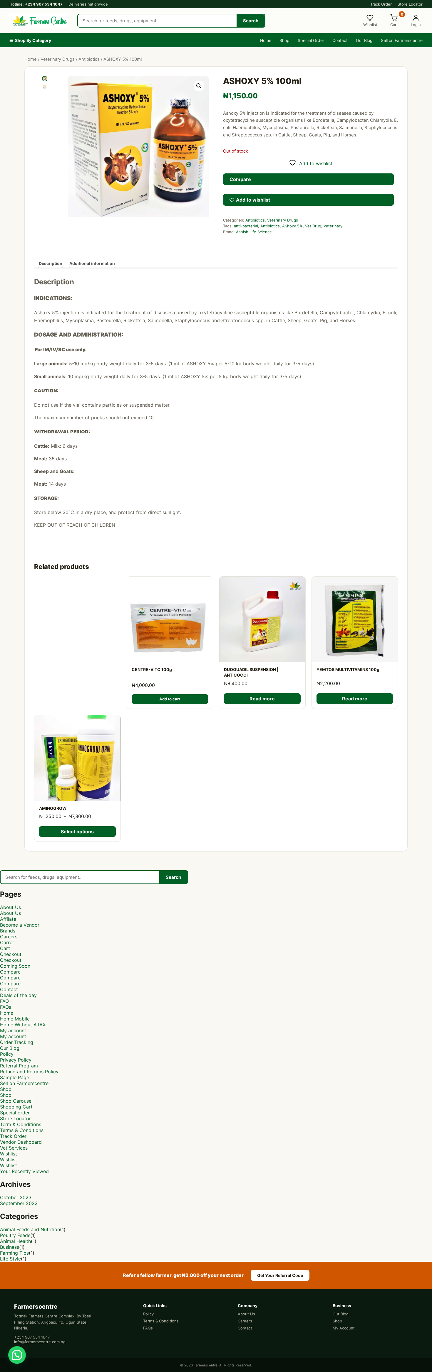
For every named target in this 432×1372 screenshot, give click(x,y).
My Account (344, 1328)
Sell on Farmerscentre (402, 40)
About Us (10, 907)
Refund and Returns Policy (29, 1071)
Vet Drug (313, 226)
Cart (5, 948)
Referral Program (19, 1066)
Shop (284, 40)
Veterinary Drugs (58, 59)
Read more (262, 699)
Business (9, 1247)
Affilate (8, 919)
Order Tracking (16, 1042)
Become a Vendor (19, 925)
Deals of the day (18, 995)
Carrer (7, 942)
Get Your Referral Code (280, 1275)
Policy (7, 1054)
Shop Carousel (16, 1101)
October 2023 (15, 1197)
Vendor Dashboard (21, 1142)
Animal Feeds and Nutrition (30, 1229)
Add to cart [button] (169, 699)
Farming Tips (14, 1253)
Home (265, 40)
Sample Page (14, 1077)
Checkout (10, 954)
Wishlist (8, 1154)
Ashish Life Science (254, 231)
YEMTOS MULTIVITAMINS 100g (348, 669)
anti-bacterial (246, 226)
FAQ (4, 1001)
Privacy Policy (15, 1060)
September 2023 (19, 1203)
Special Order (311, 40)
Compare (10, 972)
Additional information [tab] (92, 263)
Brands (7, 931)
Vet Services (14, 1148)
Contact (340, 40)
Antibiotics (89, 59)
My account (13, 1030)
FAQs (5, 1007)
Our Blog (364, 40)
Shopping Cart (16, 1107)
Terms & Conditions (21, 1130)
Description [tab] (50, 263)
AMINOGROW (53, 808)
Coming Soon (15, 966)
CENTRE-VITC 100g (152, 669)
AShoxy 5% (292, 226)
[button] (199, 86)
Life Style (10, 1259)
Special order (15, 1113)
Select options (77, 831)
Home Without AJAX (23, 1025)
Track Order (381, 4)
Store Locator (410, 4)
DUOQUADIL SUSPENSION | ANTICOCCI (251, 672)
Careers (8, 937)
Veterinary (333, 226)
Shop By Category (30, 40)
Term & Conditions (20, 1124)
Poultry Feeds (15, 1235)
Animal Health (15, 1241)
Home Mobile (15, 1019)
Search (250, 20)
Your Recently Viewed (24, 1171)
